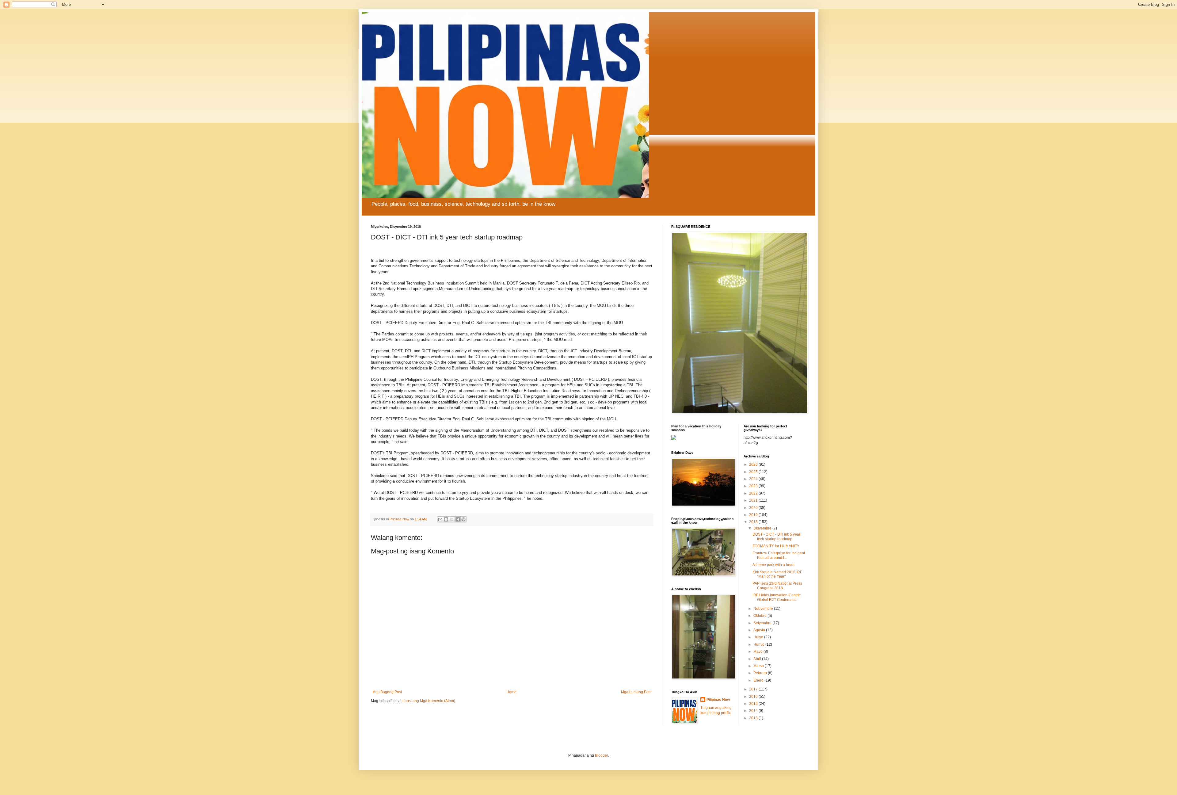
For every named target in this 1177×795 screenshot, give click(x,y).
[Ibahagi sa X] (452, 519)
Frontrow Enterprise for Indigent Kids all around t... (778, 555)
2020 (754, 508)
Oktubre (760, 615)
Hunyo (759, 644)
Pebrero (760, 673)
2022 (754, 493)
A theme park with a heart (773, 565)
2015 (754, 703)
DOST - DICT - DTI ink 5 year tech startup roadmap (776, 536)
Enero (758, 680)
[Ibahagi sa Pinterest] (463, 519)
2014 (754, 711)
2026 (754, 464)
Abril (757, 659)
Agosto (759, 630)
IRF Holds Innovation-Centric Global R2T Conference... (776, 597)
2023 (754, 486)
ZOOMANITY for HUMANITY (775, 546)
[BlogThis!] (446, 519)
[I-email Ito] (440, 519)
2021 (754, 500)
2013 (754, 718)
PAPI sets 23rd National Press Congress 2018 (777, 585)
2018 (754, 522)
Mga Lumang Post (636, 692)
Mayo (758, 651)
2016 (754, 696)
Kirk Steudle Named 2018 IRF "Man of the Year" (777, 574)
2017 (754, 689)
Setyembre (762, 623)
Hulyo (758, 637)
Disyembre (762, 528)
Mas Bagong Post (387, 692)
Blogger (601, 755)
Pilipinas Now (718, 700)
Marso (759, 666)
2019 (754, 515)
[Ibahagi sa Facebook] (458, 519)
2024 (754, 479)
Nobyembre (763, 608)
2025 (754, 472)
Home (511, 692)
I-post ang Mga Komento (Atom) (428, 701)
